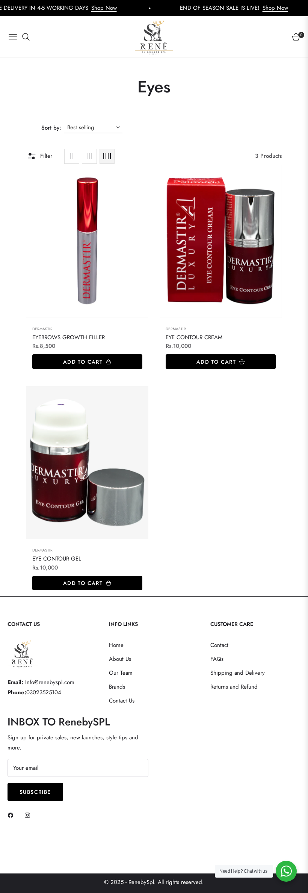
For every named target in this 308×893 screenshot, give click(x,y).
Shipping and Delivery (237, 673)
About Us (120, 659)
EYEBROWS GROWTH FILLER (68, 337)
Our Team (121, 673)
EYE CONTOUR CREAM (194, 337)
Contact (219, 645)
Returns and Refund (234, 687)
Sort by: (51, 128)
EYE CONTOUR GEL (56, 559)
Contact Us (121, 701)
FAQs (216, 659)
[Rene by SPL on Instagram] (29, 815)
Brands (117, 687)
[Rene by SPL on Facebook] (12, 815)
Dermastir (42, 329)
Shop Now (78, 8)
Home (116, 645)
